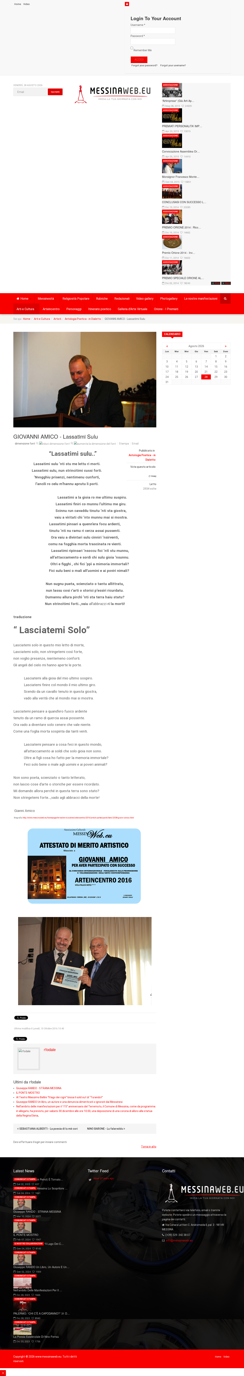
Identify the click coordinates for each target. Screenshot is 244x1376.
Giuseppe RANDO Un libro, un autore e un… (41, 1267)
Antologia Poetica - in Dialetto (83, 318)
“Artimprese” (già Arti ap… (178, 101)
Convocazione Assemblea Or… (181, 151)
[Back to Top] (3, 1373)
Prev (217, 283)
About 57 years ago (103, 1178)
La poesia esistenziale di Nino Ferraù (36, 1336)
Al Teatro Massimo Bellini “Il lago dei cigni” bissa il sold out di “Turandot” (59, 1097)
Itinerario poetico (99, 309)
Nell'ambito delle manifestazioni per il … (37, 1290)
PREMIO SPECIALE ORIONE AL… (183, 278)
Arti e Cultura (25, 309)
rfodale (50, 1049)
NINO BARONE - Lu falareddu (105, 1128)
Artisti (57, 318)
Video (26, 4)
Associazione (170, 85)
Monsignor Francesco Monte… (180, 177)
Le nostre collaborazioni (28, 1244)
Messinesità (46, 298)
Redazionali (121, 298)
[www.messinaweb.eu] (113, 94)
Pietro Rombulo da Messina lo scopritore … (40, 1188)
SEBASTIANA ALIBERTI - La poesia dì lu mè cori (48, 1128)
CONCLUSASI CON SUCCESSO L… (184, 202)
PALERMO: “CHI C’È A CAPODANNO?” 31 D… (41, 1313)
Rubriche (102, 298)
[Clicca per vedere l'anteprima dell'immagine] (84, 379)
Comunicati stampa (24, 1179)
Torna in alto (148, 1146)
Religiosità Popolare (76, 298)
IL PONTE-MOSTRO (28, 1092)
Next (228, 283)
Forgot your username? (173, 65)
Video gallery (144, 298)
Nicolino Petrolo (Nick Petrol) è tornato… (38, 1179)
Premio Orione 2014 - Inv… (178, 253)
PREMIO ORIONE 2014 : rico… (181, 227)
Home (17, 4)
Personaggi (73, 309)
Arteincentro (51, 309)
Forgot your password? (144, 65)
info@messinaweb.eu (179, 1240)
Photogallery (168, 298)
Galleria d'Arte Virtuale (132, 309)
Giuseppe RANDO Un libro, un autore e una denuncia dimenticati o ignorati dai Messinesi (69, 1101)
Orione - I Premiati (166, 309)
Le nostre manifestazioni (200, 298)
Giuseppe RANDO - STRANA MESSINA (38, 1088)
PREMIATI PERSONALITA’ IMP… (182, 126)
